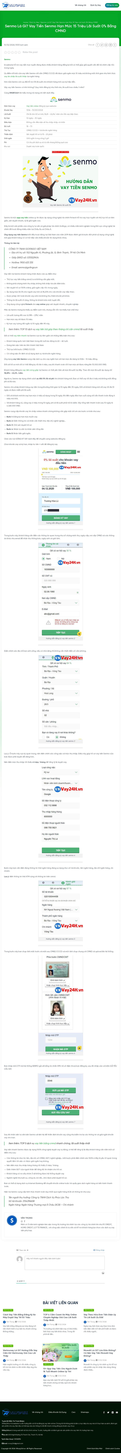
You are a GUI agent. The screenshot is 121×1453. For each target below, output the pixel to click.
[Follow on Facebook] (104, 1413)
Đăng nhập (99, 1250)
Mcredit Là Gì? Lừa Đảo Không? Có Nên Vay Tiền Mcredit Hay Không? (100, 1353)
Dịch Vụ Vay (95, 5)
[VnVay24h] (13, 5)
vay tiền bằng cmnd (45, 1143)
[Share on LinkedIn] (110, 45)
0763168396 (17, 1439)
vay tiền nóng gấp (30, 370)
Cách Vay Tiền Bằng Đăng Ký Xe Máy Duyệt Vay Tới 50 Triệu (19, 1316)
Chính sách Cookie (112, 1448)
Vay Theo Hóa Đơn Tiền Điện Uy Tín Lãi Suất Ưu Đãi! (100, 1316)
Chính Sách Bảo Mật (94, 1448)
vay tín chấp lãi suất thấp (15, 77)
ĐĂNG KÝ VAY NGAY (60, 152)
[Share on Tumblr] (115, 45)
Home (25, 22)
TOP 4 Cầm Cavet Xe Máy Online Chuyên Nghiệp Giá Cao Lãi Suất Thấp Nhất (60, 1317)
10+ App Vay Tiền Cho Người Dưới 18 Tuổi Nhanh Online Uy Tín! (60, 1370)
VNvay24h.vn (21, 1449)
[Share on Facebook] (98, 45)
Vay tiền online (32, 106)
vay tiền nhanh (20, 336)
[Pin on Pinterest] (106, 45)
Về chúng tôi (80, 5)
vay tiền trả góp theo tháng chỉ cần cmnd (58, 329)
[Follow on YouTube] (117, 1413)
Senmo (7, 59)
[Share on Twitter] (102, 45)
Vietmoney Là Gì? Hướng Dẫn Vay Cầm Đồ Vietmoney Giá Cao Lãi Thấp (20, 1353)
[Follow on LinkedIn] (112, 1413)
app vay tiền (22, 218)
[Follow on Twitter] (108, 1413)
